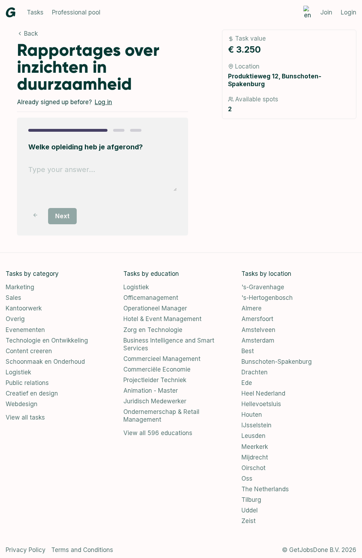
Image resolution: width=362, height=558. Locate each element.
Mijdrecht (254, 457)
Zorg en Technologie (152, 329)
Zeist (248, 520)
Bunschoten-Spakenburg (276, 361)
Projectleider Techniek (154, 380)
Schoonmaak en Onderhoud (45, 361)
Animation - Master (150, 390)
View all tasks (25, 417)
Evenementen (25, 329)
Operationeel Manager (155, 308)
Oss (246, 478)
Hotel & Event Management (162, 318)
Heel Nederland (263, 393)
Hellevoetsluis (261, 404)
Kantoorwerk (24, 308)
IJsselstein (256, 425)
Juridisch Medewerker (154, 401)
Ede (246, 382)
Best (247, 351)
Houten (251, 414)
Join (326, 12)
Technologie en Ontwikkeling (47, 340)
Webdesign (21, 404)
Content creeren (29, 351)
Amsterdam (257, 340)
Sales (13, 297)
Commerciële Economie (157, 369)
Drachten (254, 372)
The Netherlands (265, 489)
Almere (251, 308)
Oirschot (253, 467)
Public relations (27, 382)
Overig (15, 318)
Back (31, 33)
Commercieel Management (161, 358)
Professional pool (76, 12)
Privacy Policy (26, 549)
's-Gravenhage (262, 287)
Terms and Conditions (82, 549)
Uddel (249, 510)
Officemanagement (150, 297)
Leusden (253, 435)
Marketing (20, 287)
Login (348, 12)
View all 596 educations (157, 433)
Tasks (35, 12)
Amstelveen (258, 329)
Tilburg (251, 499)
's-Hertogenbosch (267, 297)
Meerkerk (254, 446)
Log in (103, 102)
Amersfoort (257, 318)
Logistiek (18, 372)
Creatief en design (32, 393)
